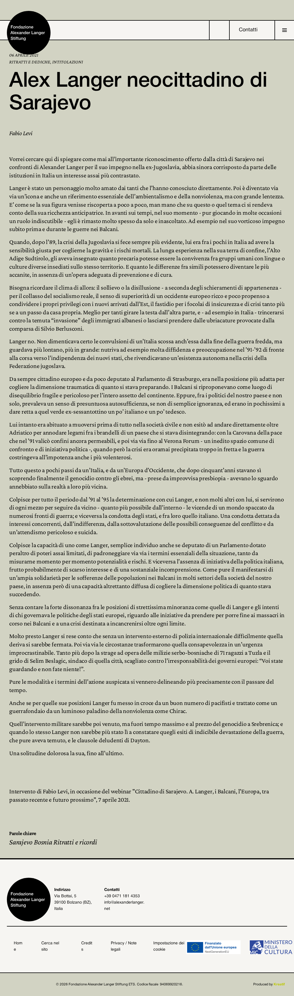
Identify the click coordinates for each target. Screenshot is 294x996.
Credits (86, 946)
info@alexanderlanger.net (124, 906)
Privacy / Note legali (124, 946)
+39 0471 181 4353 (122, 896)
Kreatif (279, 984)
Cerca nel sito (50, 946)
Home (18, 946)
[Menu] (284, 30)
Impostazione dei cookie (168, 946)
